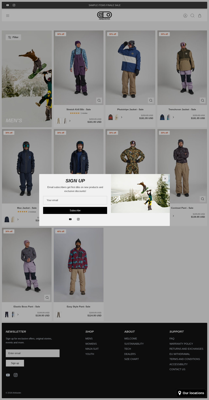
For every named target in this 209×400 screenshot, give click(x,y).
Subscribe (75, 210)
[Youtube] (70, 219)
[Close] (165, 179)
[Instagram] (78, 219)
